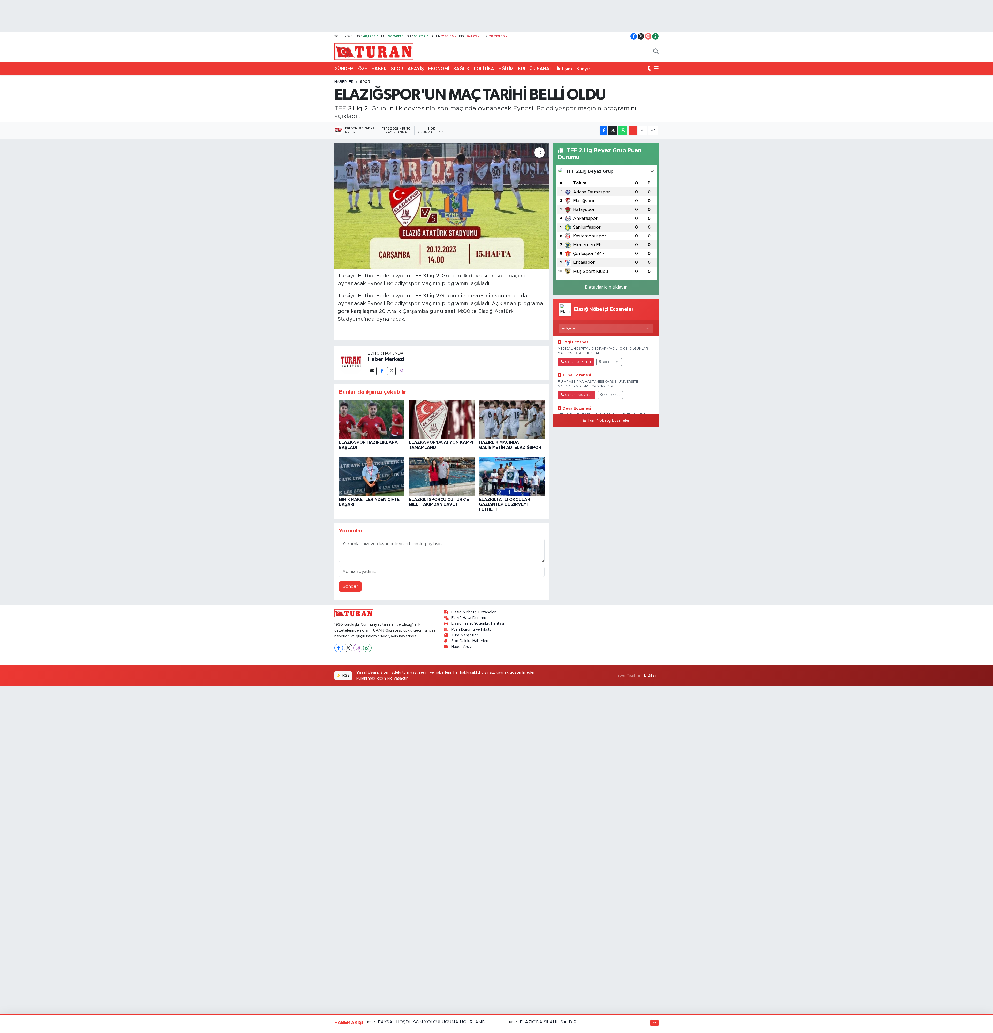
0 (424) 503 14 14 (578, 361)
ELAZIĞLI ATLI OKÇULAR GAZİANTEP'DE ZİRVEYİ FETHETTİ (504, 504)
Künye (583, 68)
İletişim (564, 68)
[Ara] (656, 51)
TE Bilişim (650, 675)
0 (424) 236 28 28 (578, 395)
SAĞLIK (461, 68)
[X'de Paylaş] (612, 130)
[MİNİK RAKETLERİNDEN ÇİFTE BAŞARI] (371, 476)
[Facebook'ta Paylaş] (603, 130)
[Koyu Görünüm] (650, 68)
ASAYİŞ (416, 68)
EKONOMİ (438, 68)
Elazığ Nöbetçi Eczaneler (473, 612)
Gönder (350, 586)
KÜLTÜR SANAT (535, 68)
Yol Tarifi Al (611, 361)
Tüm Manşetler (464, 635)
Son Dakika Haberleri (469, 641)
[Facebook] (382, 371)
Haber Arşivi (461, 647)
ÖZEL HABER (372, 68)
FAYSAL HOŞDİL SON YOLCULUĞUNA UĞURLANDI (432, 1022)
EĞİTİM (506, 68)
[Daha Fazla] (633, 130)
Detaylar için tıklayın (606, 287)
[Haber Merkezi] (351, 362)
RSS (345, 675)
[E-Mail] (372, 371)
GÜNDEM (344, 68)
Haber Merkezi (386, 359)
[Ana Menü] (656, 68)
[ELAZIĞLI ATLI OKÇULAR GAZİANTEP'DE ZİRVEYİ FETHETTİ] (512, 476)
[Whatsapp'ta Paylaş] (622, 130)
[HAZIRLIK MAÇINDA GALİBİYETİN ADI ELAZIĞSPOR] (512, 419)
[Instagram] (401, 371)
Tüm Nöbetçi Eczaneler (608, 421)
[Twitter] (391, 371)
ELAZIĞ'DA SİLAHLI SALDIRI (548, 1022)
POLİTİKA (484, 68)
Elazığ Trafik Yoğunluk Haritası (477, 623)
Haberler (343, 82)
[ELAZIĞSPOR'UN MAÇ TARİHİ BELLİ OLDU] (441, 206)
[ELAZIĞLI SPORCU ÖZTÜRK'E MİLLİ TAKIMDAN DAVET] (442, 476)
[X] (348, 648)
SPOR (397, 68)
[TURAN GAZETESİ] (373, 51)
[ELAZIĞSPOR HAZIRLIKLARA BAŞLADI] (371, 419)
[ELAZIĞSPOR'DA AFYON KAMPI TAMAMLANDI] (442, 419)
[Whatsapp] (367, 648)
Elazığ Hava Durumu (468, 618)
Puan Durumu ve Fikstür (472, 629)
